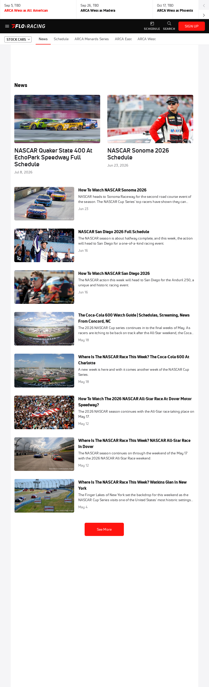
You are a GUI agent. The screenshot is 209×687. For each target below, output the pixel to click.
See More (104, 529)
